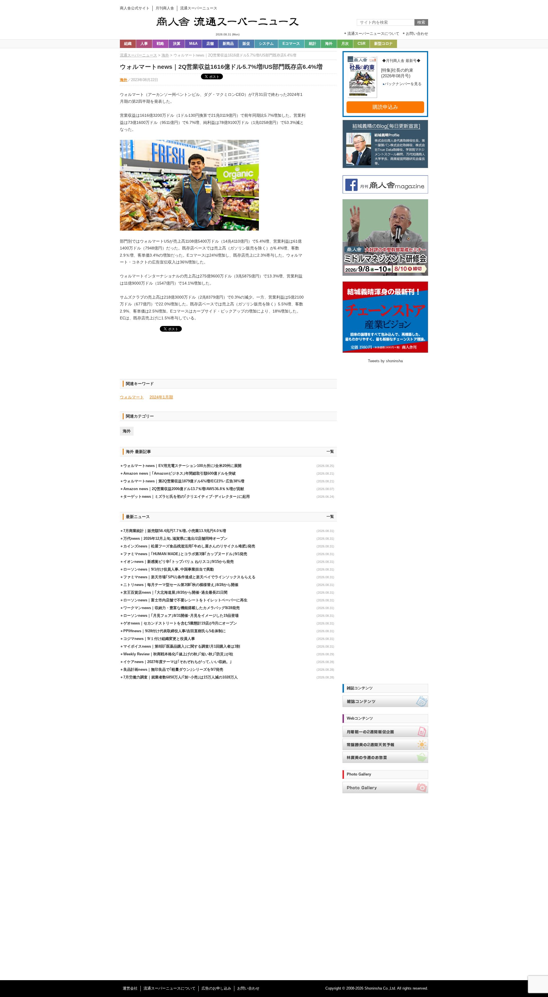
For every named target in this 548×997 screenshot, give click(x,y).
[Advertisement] (228, 359)
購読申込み (385, 107)
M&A (193, 44)
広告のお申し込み (216, 988)
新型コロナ (383, 44)
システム (266, 44)
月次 (345, 44)
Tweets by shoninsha (385, 361)
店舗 (210, 44)
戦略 (160, 44)
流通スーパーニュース (138, 55)
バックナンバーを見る (403, 84)
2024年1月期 (161, 397)
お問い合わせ (248, 988)
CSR (361, 44)
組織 (128, 44)
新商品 (228, 44)
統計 (312, 44)
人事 (144, 44)
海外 (329, 44)
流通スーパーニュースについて (170, 988)
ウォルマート (132, 397)
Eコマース (291, 44)
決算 (176, 44)
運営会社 (130, 988)
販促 (246, 44)
